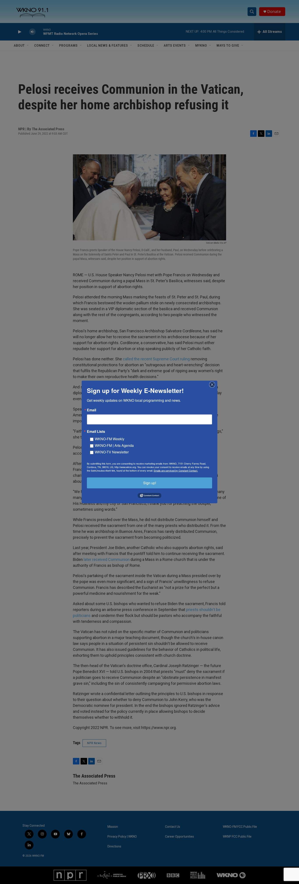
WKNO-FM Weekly (109, 438)
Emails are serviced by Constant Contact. (176, 470)
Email (91, 410)
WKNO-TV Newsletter (112, 451)
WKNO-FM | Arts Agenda (114, 445)
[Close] (213, 384)
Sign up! (149, 482)
